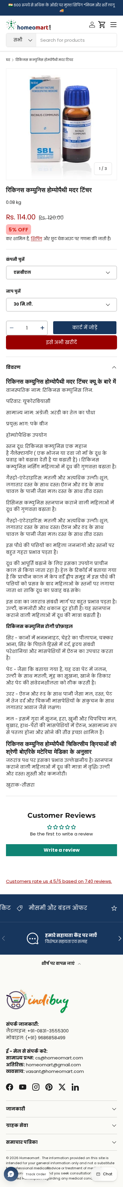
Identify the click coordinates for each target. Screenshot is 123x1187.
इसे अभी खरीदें (61, 342)
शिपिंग (36, 239)
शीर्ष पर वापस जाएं (58, 963)
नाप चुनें (13, 291)
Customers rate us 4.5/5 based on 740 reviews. (59, 881)
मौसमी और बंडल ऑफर (33, 908)
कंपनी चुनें (15, 259)
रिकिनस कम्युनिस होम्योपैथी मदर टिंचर (44, 60)
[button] (102, 24)
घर (8, 60)
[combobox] (61, 40)
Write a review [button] (62, 850)
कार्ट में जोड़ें (84, 327)
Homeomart (29, 1157)
